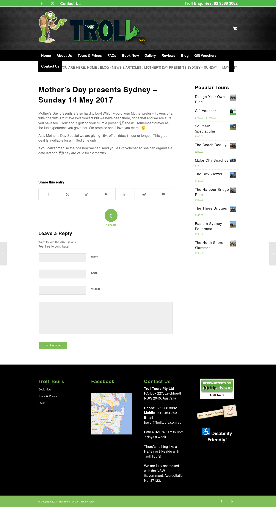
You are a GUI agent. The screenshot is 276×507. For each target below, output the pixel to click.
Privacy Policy (87, 501)
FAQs (41, 403)
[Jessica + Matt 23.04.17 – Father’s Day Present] (3, 253)
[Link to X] (52, 3)
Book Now (44, 389)
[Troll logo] (93, 28)
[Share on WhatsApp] (86, 194)
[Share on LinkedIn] (125, 194)
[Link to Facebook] (41, 3)
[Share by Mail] (163, 194)
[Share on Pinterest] (105, 194)
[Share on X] (67, 194)
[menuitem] (69, 3)
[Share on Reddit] (144, 194)
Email (95, 272)
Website (95, 288)
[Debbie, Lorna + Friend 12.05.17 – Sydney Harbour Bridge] (272, 253)
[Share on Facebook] (48, 194)
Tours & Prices (47, 396)
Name (95, 256)
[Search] (232, 66)
